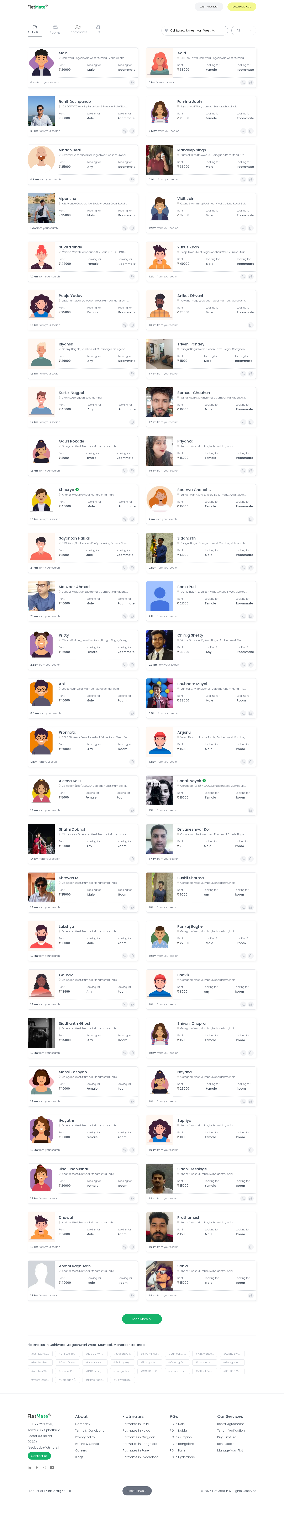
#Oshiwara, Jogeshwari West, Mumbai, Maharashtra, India (42, 1353)
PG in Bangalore (182, 1444)
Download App (241, 6)
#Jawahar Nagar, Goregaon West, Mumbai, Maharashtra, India (96, 1362)
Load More (140, 1319)
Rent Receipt (226, 1444)
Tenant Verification (231, 1430)
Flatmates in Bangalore (139, 1444)
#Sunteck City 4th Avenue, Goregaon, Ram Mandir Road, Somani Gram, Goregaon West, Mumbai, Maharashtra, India (179, 1353)
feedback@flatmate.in (44, 1447)
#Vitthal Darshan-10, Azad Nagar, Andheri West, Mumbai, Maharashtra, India (206, 1371)
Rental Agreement (230, 1424)
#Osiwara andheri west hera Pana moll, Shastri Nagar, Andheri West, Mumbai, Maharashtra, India (124, 1380)
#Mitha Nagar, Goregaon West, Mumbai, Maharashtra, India (96, 1380)
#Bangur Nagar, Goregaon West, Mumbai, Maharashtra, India (124, 1371)
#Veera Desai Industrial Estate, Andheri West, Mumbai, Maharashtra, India (42, 1380)
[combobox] (195, 30)
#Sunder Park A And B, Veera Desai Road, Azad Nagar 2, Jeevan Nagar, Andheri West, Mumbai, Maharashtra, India (69, 1371)
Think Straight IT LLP (58, 1491)
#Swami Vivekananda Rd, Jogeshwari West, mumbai (151, 1353)
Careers (81, 1450)
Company (82, 1424)
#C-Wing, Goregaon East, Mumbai (179, 1362)
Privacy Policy (85, 1437)
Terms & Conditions (89, 1430)
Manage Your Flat (230, 1450)
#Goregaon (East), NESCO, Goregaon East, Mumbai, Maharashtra (69, 1380)
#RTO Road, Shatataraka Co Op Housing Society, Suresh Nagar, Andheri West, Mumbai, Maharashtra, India (96, 1371)
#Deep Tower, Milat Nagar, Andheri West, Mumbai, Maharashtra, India (69, 1362)
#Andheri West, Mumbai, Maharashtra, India (42, 1371)
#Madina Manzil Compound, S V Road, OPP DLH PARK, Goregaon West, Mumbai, (42, 1362)
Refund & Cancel (87, 1444)
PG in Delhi (177, 1424)
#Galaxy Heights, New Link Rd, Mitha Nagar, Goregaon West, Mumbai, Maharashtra (124, 1362)
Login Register (209, 6)
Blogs (79, 1457)
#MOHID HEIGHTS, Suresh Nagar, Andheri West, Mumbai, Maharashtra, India (151, 1371)
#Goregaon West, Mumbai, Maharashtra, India (234, 1362)
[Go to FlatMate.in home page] (38, 7)
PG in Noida (178, 1430)
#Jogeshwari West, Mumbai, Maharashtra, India (124, 1353)
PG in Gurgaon (181, 1437)
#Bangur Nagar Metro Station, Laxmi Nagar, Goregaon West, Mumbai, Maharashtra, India (151, 1362)
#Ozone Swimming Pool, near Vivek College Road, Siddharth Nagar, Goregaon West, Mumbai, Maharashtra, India (234, 1353)
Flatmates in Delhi (135, 1424)
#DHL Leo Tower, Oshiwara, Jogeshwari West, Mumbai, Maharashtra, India (69, 1353)
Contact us (39, 1456)
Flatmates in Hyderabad (140, 1457)
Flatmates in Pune (135, 1450)
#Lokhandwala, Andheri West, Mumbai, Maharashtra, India (206, 1362)
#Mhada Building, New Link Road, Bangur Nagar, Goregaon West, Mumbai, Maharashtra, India (179, 1371)
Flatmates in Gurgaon (138, 1437)
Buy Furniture (226, 1437)
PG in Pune (177, 1450)
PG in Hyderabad (182, 1457)
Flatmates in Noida (136, 1430)
